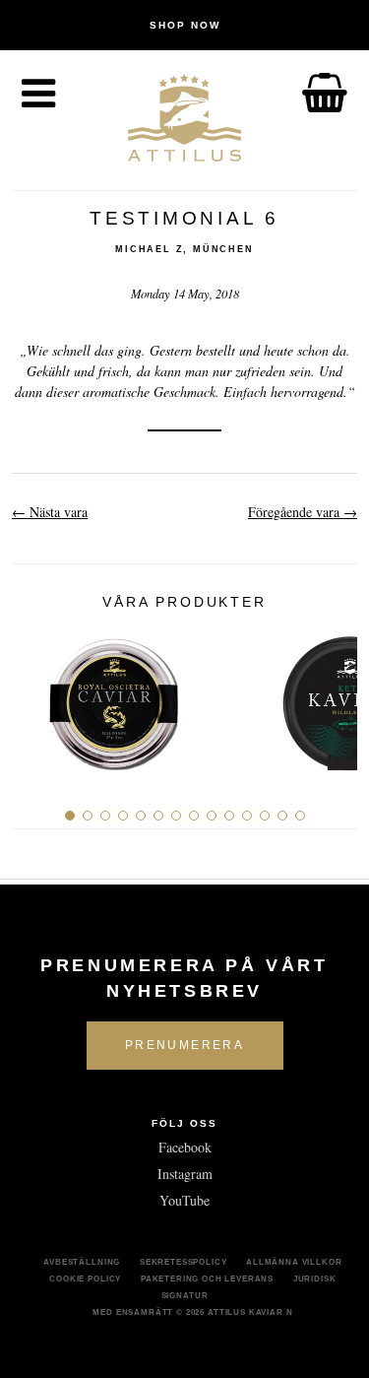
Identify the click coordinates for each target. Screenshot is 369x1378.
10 (229, 815)
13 (282, 815)
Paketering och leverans (207, 1278)
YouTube (184, 1200)
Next (335, 696)
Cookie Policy (85, 1278)
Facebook (185, 1147)
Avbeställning (81, 1262)
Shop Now (185, 25)
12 (265, 815)
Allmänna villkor (293, 1262)
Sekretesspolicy (183, 1262)
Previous (34, 696)
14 (300, 815)
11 (247, 815)
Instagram (185, 1173)
